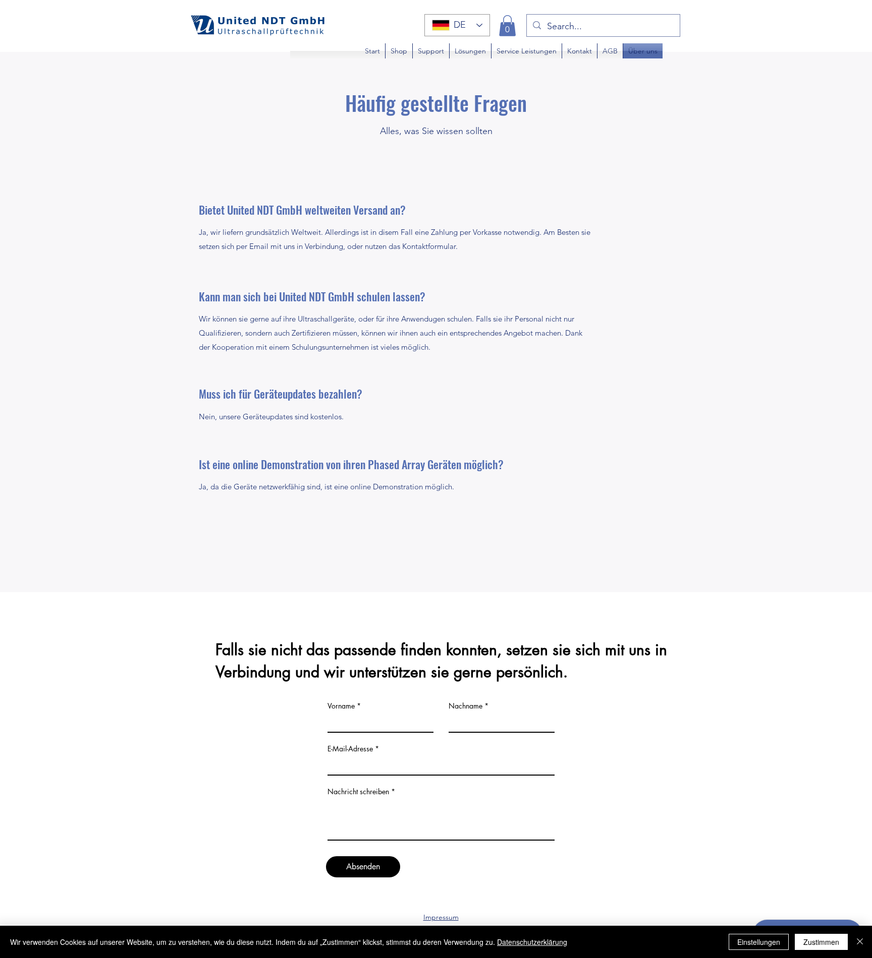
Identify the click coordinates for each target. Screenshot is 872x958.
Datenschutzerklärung (532, 942)
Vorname (341, 706)
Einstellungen (758, 942)
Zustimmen (821, 942)
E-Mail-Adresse (350, 748)
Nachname (465, 706)
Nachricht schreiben (358, 791)
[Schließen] (860, 942)
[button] (507, 25)
